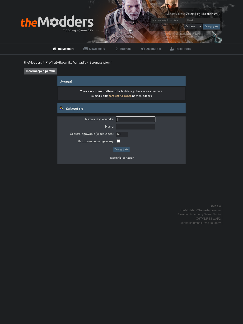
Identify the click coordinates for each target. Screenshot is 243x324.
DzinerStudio (212, 214)
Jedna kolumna (191, 223)
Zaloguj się (193, 14)
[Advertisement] (121, 175)
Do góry (123, 194)
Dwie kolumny (211, 223)
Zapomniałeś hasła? (122, 157)
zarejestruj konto (120, 95)
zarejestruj (212, 14)
